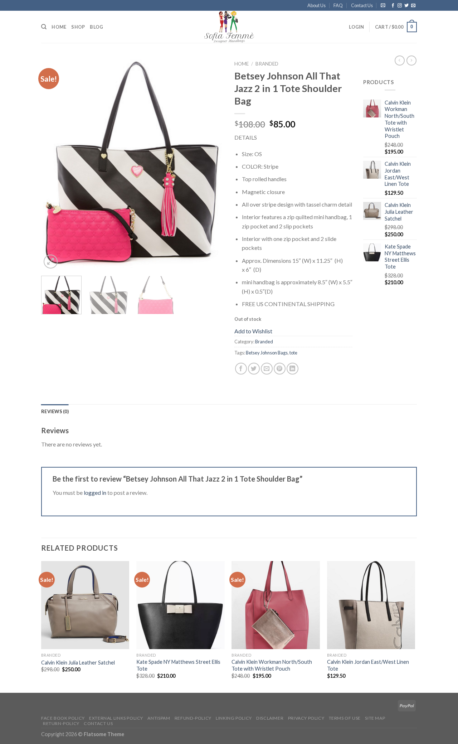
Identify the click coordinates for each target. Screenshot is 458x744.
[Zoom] (51, 262)
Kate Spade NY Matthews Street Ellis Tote (178, 665)
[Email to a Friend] (267, 369)
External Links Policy (116, 718)
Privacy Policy (306, 718)
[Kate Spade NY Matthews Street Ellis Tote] (180, 605)
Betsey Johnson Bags (267, 353)
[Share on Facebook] (241, 369)
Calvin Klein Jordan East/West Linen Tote (368, 665)
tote (293, 353)
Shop (78, 27)
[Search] (44, 27)
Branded (266, 64)
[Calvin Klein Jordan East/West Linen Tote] (371, 605)
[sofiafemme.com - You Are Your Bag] (229, 27)
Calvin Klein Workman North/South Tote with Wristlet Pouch (272, 665)
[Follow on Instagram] (400, 5)
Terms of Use (345, 718)
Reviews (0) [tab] (55, 411)
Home (59, 27)
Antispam (158, 718)
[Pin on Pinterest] (280, 369)
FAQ (338, 5)
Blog (96, 27)
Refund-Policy (193, 718)
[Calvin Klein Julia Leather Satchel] (85, 605)
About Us (316, 5)
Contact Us (362, 5)
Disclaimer (269, 718)
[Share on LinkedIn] (292, 369)
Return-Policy (61, 723)
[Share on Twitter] (254, 369)
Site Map (375, 718)
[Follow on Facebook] (393, 5)
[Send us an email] (413, 5)
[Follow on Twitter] (406, 5)
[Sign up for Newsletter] (383, 5)
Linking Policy (234, 718)
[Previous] (53, 163)
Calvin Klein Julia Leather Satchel (78, 663)
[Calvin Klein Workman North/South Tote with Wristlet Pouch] (276, 605)
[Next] (211, 163)
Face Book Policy (63, 718)
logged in (95, 492)
